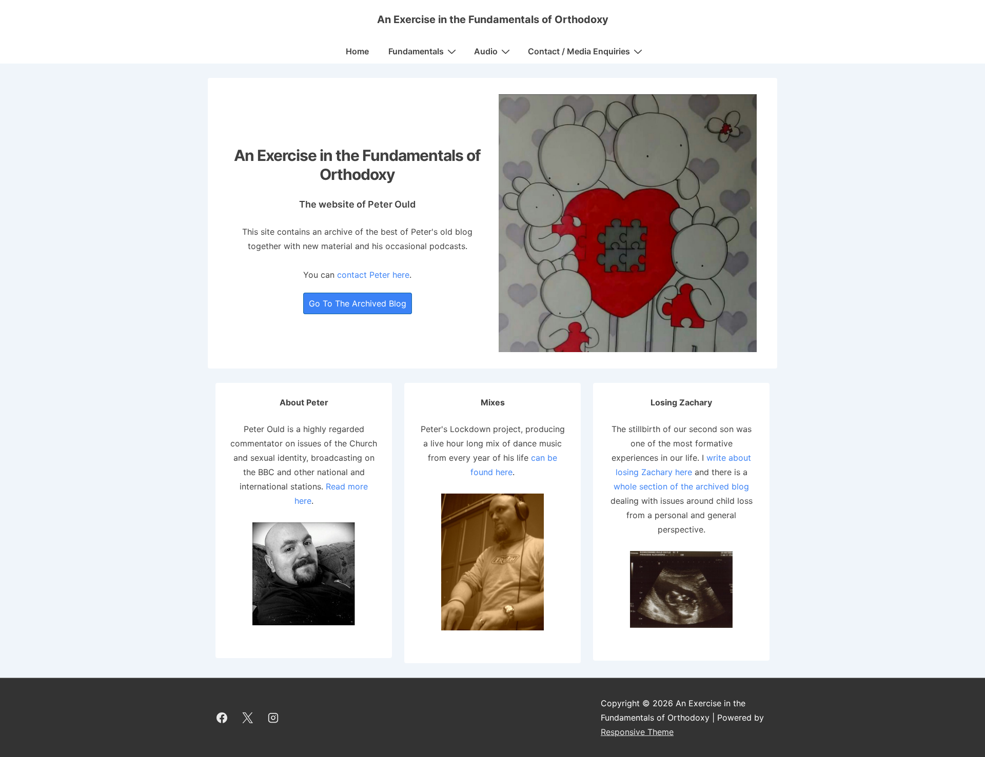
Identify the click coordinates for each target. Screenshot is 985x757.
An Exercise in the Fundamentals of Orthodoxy (492, 19)
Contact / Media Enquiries (579, 51)
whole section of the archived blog (681, 486)
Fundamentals (416, 51)
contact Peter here (373, 275)
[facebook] (222, 717)
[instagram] (273, 717)
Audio (486, 51)
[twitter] (248, 717)
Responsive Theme (637, 732)
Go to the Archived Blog (357, 303)
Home (357, 51)
